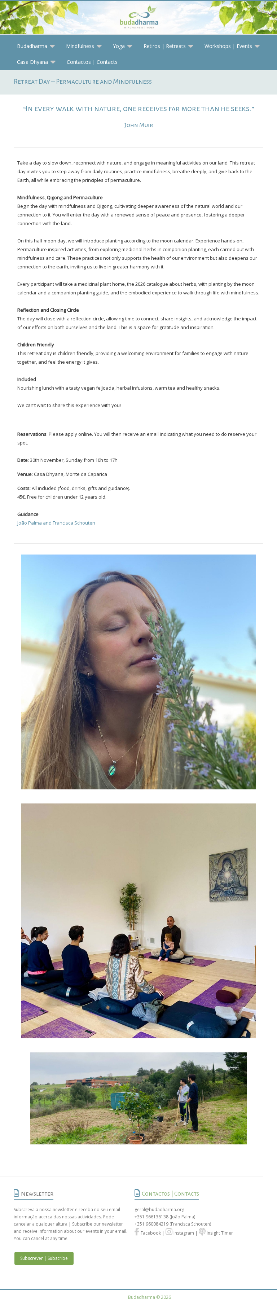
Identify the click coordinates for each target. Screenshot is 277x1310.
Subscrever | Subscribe (44, 1258)
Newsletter (37, 1194)
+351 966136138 (151, 1217)
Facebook (150, 1233)
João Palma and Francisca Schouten (56, 523)
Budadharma (32, 46)
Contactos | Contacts (92, 61)
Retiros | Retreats (165, 46)
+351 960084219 (152, 1224)
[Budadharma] (138, 18)
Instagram (183, 1233)
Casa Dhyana (32, 61)
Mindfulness (80, 46)
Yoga (119, 46)
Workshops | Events (228, 46)
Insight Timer (219, 1233)
